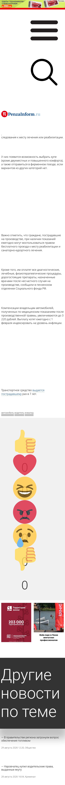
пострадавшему (11, 394)
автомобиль (7, 412)
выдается (38, 390)
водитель (19, 412)
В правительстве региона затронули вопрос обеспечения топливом (30, 739)
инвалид (29, 412)
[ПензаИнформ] (20, 114)
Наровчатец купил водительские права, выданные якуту (27, 768)
